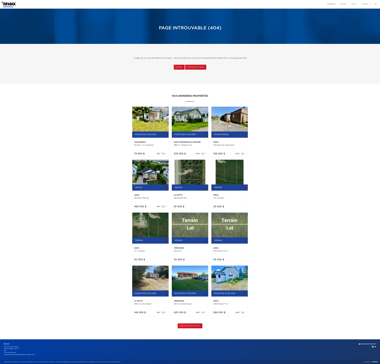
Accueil (179, 67)
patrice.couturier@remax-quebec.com (22, 354)
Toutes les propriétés (190, 326)
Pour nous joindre (195, 67)
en (376, 4)
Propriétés (331, 4)
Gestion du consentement (113, 361)
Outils (354, 4)
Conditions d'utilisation (96, 361)
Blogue (343, 4)
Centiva (374, 361)
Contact (365, 4)
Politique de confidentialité (79, 361)
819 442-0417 (11, 352)
